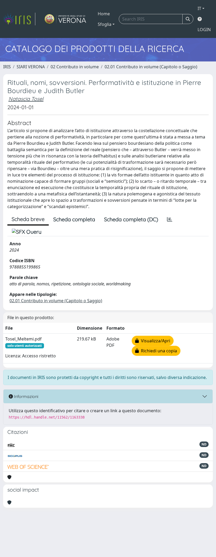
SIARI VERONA (31, 67)
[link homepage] (19, 19)
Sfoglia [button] (104, 24)
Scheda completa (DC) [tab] (131, 219)
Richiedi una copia (158, 351)
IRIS (7, 67)
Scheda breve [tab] (28, 219)
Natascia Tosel (25, 98)
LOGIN (204, 29)
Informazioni (25, 396)
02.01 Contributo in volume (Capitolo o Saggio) (151, 67)
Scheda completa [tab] (74, 219)
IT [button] (199, 8)
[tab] (170, 219)
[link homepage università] (65, 19)
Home (104, 14)
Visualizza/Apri (154, 341)
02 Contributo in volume (75, 67)
